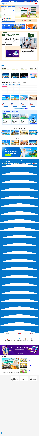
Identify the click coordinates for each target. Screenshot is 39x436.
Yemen (15, 86)
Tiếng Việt (32, 1)
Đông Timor (9, 89)
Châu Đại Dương (18, 84)
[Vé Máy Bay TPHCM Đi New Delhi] (15, 97)
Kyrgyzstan (27, 86)
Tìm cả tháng (13, 19)
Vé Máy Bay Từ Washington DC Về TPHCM (33, 142)
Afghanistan (4, 88)
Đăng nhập (26, 1)
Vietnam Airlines (12, 113)
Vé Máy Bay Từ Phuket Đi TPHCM (6, 142)
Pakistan (4, 89)
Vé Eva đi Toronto (5, 121)
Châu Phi (14, 84)
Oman (20, 86)
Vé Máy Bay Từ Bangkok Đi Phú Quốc (24, 142)
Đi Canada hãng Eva (14, 121)
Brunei (15, 89)
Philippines (21, 89)
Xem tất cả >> (26, 79)
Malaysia (4, 91)
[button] (31, 35)
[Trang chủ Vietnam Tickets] (5, 1)
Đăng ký (28, 1)
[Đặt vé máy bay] (36, 1)
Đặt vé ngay (5, 77)
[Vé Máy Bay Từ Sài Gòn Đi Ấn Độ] (24, 97)
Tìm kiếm (16, 1)
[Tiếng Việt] (30, 1)
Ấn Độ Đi (3, 96)
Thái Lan (15, 91)
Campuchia (21, 91)
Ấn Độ (3, 86)
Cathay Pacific (16, 113)
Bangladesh (33, 88)
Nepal (21, 88)
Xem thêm (9, 123)
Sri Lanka (27, 88)
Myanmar (9, 91)
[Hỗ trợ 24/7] (34, 1)
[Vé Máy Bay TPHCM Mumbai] (6, 97)
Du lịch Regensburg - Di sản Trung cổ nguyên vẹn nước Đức (9, 370)
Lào (26, 91)
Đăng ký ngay (19, 349)
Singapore (33, 89)
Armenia (9, 86)
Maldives (9, 88)
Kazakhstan (33, 86)
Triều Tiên (33, 91)
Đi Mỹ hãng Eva (22, 121)
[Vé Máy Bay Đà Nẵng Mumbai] (33, 97)
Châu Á (3, 84)
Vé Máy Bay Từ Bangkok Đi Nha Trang (15, 142)
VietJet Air (8, 113)
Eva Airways (4, 113)
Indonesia (27, 89)
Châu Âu (6, 84)
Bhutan (15, 88)
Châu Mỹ (10, 84)
